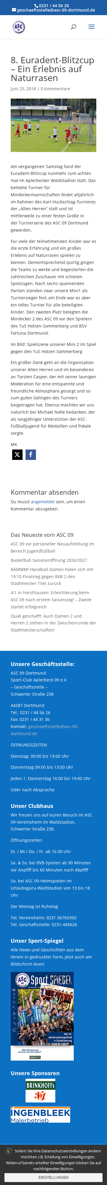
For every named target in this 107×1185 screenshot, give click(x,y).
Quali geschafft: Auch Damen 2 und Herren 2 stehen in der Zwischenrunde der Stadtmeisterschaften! (53, 623)
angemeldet (43, 501)
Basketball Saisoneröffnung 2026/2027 (49, 560)
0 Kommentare (55, 88)
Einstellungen (54, 1177)
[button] (17, 455)
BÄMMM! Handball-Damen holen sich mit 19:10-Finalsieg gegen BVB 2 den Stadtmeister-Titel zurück (52, 576)
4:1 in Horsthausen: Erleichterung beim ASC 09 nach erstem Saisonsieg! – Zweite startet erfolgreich (51, 600)
